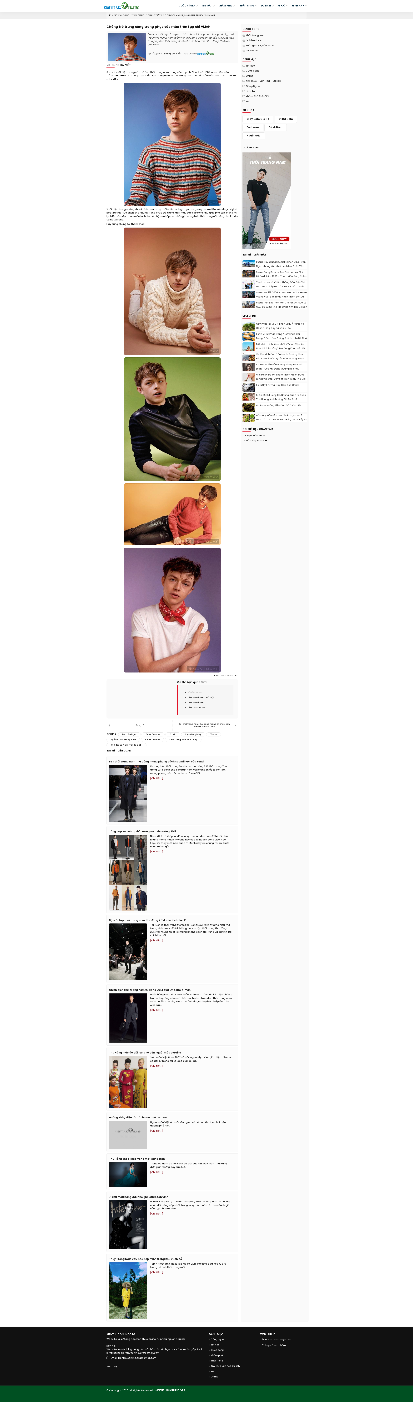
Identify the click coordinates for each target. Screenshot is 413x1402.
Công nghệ (253, 86)
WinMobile (252, 50)
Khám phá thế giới (257, 96)
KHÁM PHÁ (225, 6)
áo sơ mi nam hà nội (201, 697)
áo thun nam (196, 707)
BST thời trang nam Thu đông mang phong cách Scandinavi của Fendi (204, 725)
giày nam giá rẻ (258, 119)
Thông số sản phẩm (274, 1345)
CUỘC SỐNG (187, 6)
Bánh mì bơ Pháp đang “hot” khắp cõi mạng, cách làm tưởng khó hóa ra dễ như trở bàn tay (281, 338)
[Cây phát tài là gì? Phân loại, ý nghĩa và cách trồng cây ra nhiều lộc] (248, 328)
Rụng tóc (140, 725)
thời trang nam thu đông (183, 740)
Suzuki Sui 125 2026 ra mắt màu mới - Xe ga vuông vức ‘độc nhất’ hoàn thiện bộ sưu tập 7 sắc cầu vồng (281, 297)
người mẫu (254, 136)
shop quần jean (254, 435)
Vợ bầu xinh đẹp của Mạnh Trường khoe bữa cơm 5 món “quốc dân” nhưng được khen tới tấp (280, 358)
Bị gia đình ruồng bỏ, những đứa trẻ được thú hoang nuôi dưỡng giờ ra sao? (281, 397)
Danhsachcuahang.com (276, 1339)
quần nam (194, 692)
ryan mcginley (193, 209)
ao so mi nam (196, 702)
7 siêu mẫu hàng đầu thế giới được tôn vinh (138, 1197)
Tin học (250, 66)
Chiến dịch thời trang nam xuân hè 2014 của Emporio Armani (150, 990)
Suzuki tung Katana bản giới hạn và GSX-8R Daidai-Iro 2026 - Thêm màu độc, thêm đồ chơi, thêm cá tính (281, 276)
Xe (247, 101)
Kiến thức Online (120, 15)
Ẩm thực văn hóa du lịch (225, 1366)
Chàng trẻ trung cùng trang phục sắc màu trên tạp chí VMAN (181, 15)
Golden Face (254, 40)
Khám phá (217, 1355)
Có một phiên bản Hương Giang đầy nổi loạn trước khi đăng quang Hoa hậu (279, 367)
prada (173, 734)
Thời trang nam (255, 35)
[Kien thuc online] (121, 5)
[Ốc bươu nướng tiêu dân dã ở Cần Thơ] (248, 407)
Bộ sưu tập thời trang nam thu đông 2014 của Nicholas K (147, 920)
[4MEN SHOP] (266, 200)
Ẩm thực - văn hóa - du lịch (263, 81)
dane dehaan (153, 734)
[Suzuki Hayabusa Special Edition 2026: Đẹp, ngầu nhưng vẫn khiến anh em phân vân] (248, 263)
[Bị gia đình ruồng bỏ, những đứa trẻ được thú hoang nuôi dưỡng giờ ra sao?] (248, 397)
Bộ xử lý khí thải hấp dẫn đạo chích (277, 385)
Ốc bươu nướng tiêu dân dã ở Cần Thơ (279, 405)
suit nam (253, 127)
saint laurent (152, 740)
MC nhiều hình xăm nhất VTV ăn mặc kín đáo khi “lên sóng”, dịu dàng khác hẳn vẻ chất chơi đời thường (280, 348)
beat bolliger (114, 213)
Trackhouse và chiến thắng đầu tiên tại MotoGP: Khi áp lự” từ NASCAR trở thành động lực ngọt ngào (280, 286)
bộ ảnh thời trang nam (155, 72)
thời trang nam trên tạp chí (126, 745)
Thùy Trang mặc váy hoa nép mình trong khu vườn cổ (145, 1259)
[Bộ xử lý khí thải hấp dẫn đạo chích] (248, 387)
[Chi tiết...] (156, 778)
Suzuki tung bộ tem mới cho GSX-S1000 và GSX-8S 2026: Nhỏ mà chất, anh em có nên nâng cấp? (281, 307)
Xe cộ (281, 6)
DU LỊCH (266, 6)
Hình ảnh (298, 6)
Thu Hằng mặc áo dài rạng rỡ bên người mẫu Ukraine (145, 1052)
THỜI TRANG (246, 6)
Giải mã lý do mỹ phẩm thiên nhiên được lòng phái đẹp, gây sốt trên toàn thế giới (281, 377)
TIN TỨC (206, 6)
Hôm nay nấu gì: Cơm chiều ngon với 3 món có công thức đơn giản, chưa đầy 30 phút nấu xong (281, 419)
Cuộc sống (253, 71)
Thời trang (138, 15)
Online (250, 76)
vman (213, 734)
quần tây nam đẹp (256, 440)
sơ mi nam (275, 127)
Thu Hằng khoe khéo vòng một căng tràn (137, 1159)
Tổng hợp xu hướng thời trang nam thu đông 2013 (142, 831)
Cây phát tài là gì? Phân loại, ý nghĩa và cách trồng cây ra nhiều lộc (280, 326)
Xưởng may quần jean (260, 45)
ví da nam (286, 119)
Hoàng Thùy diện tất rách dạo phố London (138, 1117)
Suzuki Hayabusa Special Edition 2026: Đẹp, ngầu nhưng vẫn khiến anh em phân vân (281, 264)
